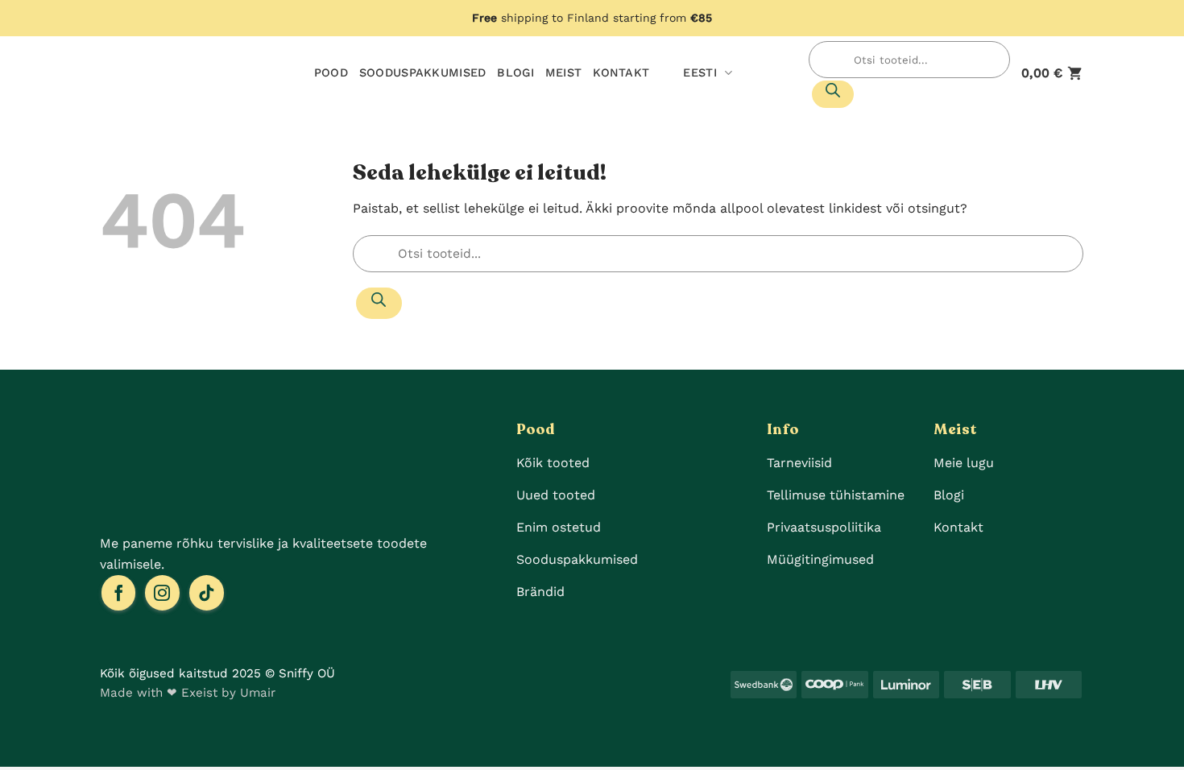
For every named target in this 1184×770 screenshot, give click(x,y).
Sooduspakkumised (422, 72)
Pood (331, 72)
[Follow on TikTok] (206, 593)
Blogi (515, 72)
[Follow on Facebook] (118, 593)
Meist (563, 72)
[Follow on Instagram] (162, 593)
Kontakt (621, 72)
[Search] (833, 94)
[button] (1052, 73)
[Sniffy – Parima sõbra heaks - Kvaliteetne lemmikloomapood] (157, 73)
